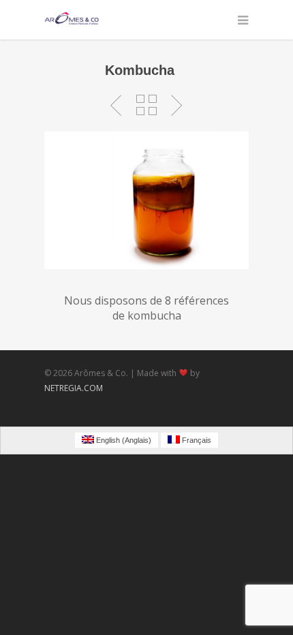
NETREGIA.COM (73, 388)
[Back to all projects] (146, 106)
